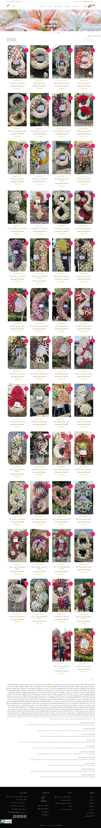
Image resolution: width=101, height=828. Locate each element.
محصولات (67, 6)
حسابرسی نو (45, 812)
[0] (7, 6)
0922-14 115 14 (50, 28)
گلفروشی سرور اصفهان (42, 809)
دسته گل (91, 806)
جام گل (91, 800)
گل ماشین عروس (89, 816)
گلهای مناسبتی (89, 813)
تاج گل (91, 797)
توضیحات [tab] (91, 679)
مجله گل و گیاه (57, 6)
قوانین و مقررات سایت (65, 809)
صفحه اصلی (75, 6)
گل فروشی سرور (48, 825)
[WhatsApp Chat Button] (8, 823)
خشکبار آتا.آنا (45, 815)
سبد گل (91, 809)
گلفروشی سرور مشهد (43, 805)
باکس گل (91, 803)
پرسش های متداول (65, 800)
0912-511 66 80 (50, 24)
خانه (58, 33)
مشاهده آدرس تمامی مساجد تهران (62, 797)
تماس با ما (42, 6)
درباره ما (49, 6)
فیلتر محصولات (11, 39)
